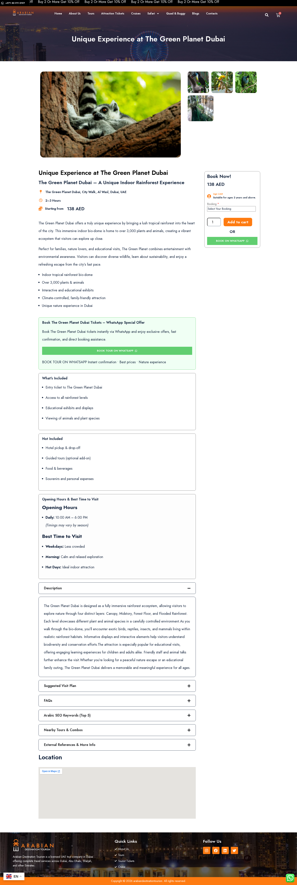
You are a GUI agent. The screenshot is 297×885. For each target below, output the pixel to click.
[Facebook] (215, 850)
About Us (75, 13)
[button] (264, 15)
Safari (151, 13)
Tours (90, 13)
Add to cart (237, 222)
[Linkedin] (225, 850)
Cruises (136, 13)
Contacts (212, 13)
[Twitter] (234, 850)
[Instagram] (206, 850)
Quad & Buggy (175, 13)
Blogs (195, 13)
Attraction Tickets (112, 13)
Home (58, 13)
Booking (212, 204)
